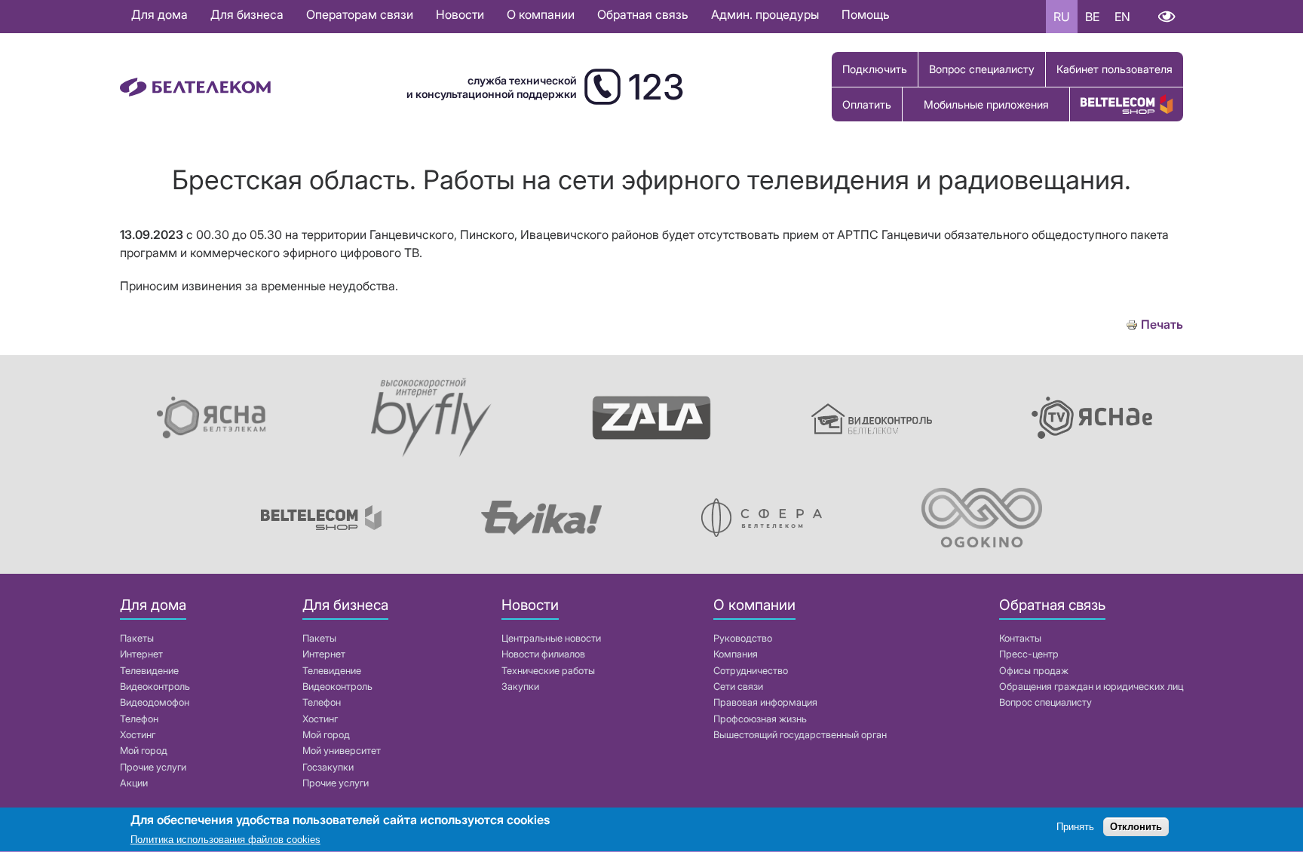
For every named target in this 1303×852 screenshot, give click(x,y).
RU (1061, 16)
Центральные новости (551, 638)
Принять (1075, 827)
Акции (134, 783)
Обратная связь (642, 14)
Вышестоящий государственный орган (800, 734)
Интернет (141, 654)
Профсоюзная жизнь (760, 719)
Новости (460, 14)
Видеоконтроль (155, 686)
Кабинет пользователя (1114, 69)
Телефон (139, 719)
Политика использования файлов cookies (225, 840)
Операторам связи (359, 14)
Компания (735, 654)
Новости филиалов (543, 654)
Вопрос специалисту (982, 69)
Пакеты (137, 638)
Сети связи (738, 686)
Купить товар (1126, 104)
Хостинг (137, 734)
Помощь (866, 14)
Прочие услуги (153, 767)
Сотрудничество (750, 670)
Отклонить (1136, 827)
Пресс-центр (1029, 654)
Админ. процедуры (765, 14)
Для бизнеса (247, 14)
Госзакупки (328, 767)
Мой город (143, 750)
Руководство (742, 638)
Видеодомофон (154, 702)
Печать (1162, 324)
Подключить (874, 69)
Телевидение (149, 670)
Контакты (1020, 638)
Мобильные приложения (986, 104)
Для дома (159, 14)
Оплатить (866, 104)
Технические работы (548, 670)
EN (1122, 16)
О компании (541, 14)
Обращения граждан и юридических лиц (1091, 686)
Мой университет (341, 750)
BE (1092, 16)
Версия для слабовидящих (1166, 16)
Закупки (520, 686)
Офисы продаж (1033, 670)
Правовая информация (765, 702)
